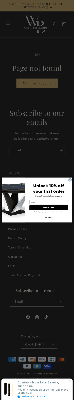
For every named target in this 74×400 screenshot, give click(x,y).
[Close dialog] (69, 179)
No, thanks (48, 217)
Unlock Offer (48, 207)
